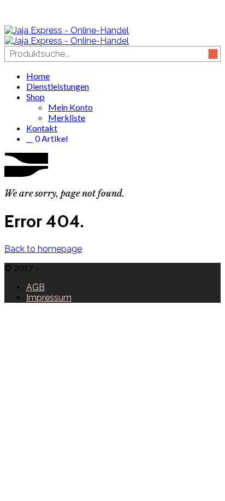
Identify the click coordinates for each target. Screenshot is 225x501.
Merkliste (66, 117)
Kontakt (41, 128)
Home (38, 76)
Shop (35, 96)
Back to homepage (43, 249)
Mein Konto (70, 107)
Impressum (49, 297)
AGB (35, 287)
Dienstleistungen (57, 86)
